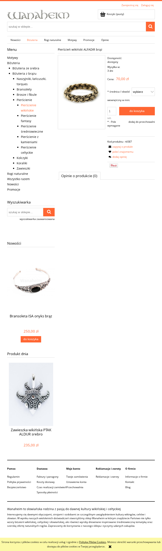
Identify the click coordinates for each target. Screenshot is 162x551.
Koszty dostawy (46, 482)
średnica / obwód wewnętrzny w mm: (118, 96)
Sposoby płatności (47, 492)
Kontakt (129, 482)
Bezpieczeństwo (16, 487)
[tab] (79, 175)
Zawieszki (23, 168)
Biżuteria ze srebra (25, 68)
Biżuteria (13, 63)
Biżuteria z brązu (24, 73)
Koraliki (22, 163)
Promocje (13, 189)
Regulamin (13, 476)
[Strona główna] (38, 14)
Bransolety (24, 89)
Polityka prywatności (19, 482)
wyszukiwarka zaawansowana (37, 219)
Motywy (12, 58)
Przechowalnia (74, 487)
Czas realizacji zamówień (51, 487)
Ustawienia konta (76, 482)
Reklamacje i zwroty (107, 476)
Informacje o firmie (136, 476)
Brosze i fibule (27, 95)
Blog (128, 487)
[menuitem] (15, 39)
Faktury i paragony (47, 476)
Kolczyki (22, 158)
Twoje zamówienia (77, 476)
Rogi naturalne (17, 174)
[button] (120, 146)
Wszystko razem (18, 179)
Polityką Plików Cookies (92, 542)
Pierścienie (24, 100)
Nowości (13, 184)
